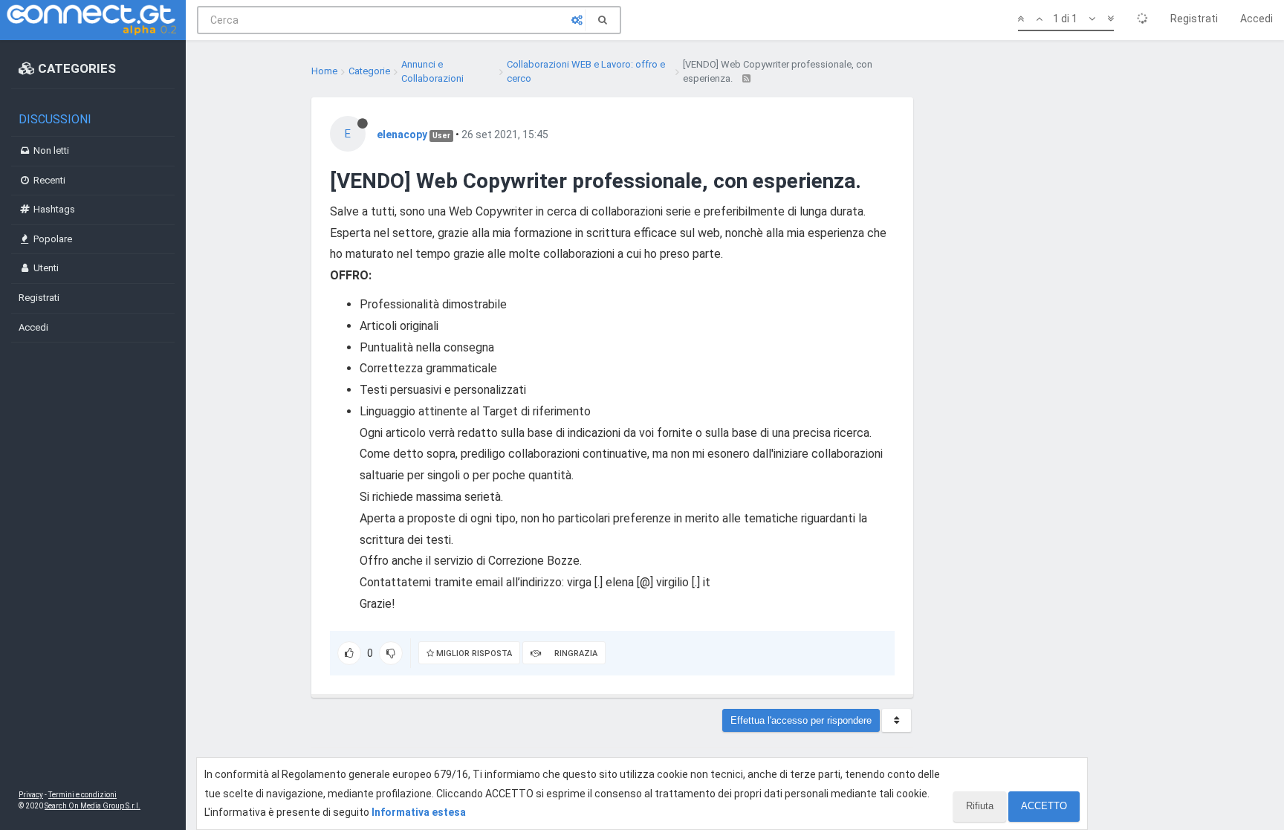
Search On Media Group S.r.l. (92, 806)
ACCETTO (1044, 805)
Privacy (31, 795)
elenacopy (402, 134)
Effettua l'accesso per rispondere (801, 720)
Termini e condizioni (82, 795)
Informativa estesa (419, 812)
